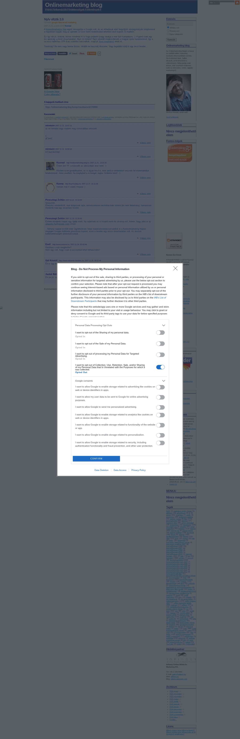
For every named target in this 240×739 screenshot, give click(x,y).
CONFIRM (96, 458)
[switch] (160, 332)
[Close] (176, 269)
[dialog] (120, 369)
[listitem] (120, 325)
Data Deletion (102, 470)
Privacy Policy (138, 470)
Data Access (120, 470)
